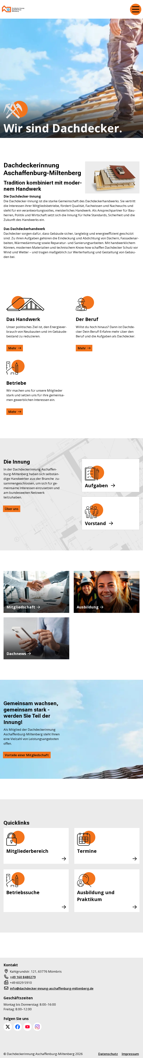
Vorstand (95, 523)
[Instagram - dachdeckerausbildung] (37, 1027)
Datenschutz (108, 1054)
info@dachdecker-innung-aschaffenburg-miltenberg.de (51, 988)
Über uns (11, 509)
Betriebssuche (22, 892)
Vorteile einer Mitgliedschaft (27, 755)
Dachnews (16, 653)
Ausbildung (87, 607)
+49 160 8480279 (23, 977)
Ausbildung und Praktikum (96, 895)
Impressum (130, 1054)
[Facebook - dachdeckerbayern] (17, 1027)
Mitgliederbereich (27, 851)
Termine (87, 851)
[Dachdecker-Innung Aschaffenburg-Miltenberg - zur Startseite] (13, 9)
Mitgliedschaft (21, 607)
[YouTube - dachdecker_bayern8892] (27, 1027)
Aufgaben (96, 485)
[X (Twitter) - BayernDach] (8, 1027)
